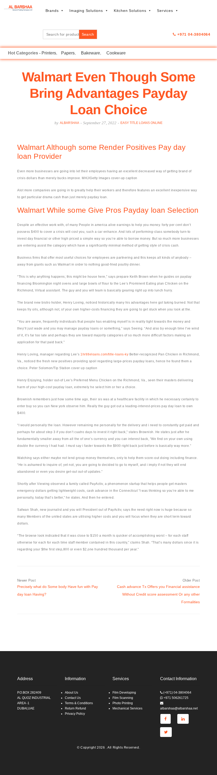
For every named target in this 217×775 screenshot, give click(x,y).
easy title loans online (141, 123)
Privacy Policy (75, 714)
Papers (68, 53)
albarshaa (69, 123)
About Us (71, 692)
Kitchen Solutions (130, 10)
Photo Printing (122, 703)
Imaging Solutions (86, 10)
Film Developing (124, 692)
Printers (49, 53)
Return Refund (75, 708)
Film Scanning (122, 698)
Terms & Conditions (79, 703)
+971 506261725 (175, 698)
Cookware (116, 53)
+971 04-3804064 (193, 34)
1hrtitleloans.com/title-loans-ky (104, 354)
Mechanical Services (127, 708)
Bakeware (90, 53)
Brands (52, 10)
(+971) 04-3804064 (176, 692)
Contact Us (73, 698)
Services (165, 10)
